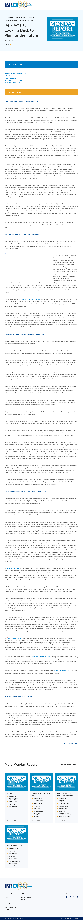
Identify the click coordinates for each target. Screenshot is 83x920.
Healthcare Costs (13, 806)
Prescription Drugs (38, 809)
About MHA (8, 894)
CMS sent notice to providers (41, 657)
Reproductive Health (64, 818)
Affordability (37, 816)
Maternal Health (63, 798)
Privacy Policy (9, 918)
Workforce (70, 814)
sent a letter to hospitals (62, 671)
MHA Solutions (24, 894)
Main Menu (77, 5)
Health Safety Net (38, 814)
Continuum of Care (38, 800)
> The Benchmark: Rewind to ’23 (15, 73)
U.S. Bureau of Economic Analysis (29, 299)
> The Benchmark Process (13, 76)
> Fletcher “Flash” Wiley (12, 83)
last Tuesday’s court (14, 638)
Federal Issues (9, 17)
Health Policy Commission (26, 20)
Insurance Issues (13, 801)
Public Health (22, 19)
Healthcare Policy (20, 17)
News (6, 898)
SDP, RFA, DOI (11, 793)
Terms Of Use (19, 918)
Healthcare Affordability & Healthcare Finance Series (65, 794)
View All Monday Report (68, 765)
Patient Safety (37, 808)
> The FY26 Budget (11, 78)
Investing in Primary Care (14, 845)
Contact (7, 904)
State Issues (32, 19)
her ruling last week (12, 568)
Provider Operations (11, 19)
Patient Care (31, 17)
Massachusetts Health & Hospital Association (18, 5)
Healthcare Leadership (11, 20)
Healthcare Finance (13, 798)
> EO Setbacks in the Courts (14, 80)
